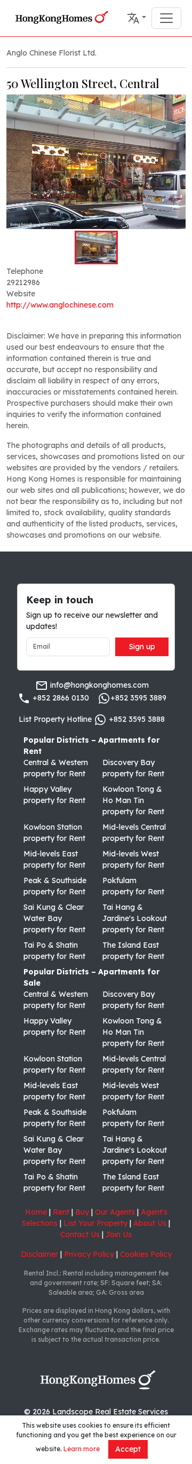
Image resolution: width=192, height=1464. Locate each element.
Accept (128, 1449)
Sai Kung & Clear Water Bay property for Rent (54, 918)
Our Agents (115, 1212)
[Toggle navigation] (166, 18)
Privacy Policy (89, 1254)
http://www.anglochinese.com (60, 305)
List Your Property (95, 1223)
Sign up (142, 646)
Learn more (81, 1449)
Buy (82, 1212)
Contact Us (80, 1234)
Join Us (119, 1234)
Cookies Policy (146, 1254)
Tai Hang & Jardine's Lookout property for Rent (134, 918)
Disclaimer (39, 1254)
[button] (136, 18)
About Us (149, 1223)
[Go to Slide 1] (96, 247)
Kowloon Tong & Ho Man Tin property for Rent (133, 800)
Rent (61, 1212)
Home (36, 1212)
